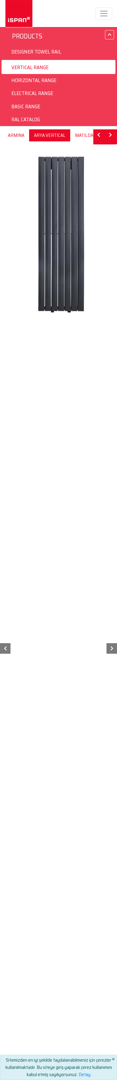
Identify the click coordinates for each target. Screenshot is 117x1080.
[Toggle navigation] (103, 14)
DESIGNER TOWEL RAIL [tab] (36, 52)
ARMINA (16, 135)
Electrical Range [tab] (32, 93)
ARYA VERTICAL (49, 135)
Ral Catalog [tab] (25, 119)
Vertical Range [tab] (30, 67)
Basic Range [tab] (25, 106)
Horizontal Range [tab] (33, 80)
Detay (85, 1074)
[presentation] (5, 648)
